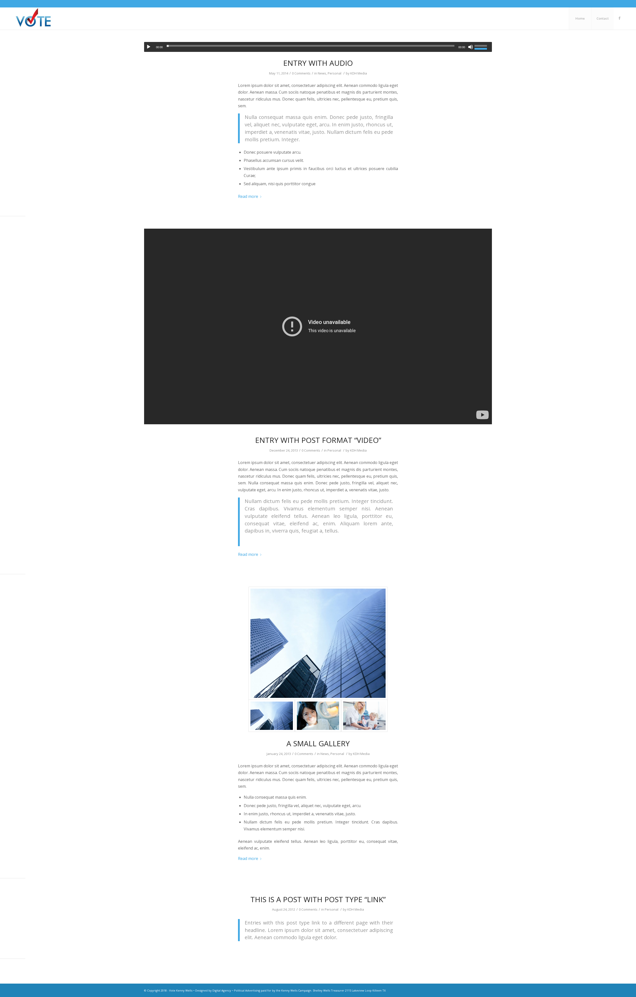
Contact (602, 18)
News (322, 73)
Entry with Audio (318, 63)
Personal (334, 73)
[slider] (482, 46)
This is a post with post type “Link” (318, 899)
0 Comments (301, 73)
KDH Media (358, 73)
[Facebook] (619, 18)
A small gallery (318, 743)
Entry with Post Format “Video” (318, 440)
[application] (318, 47)
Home (580, 18)
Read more (248, 196)
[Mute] (470, 46)
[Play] (148, 46)
